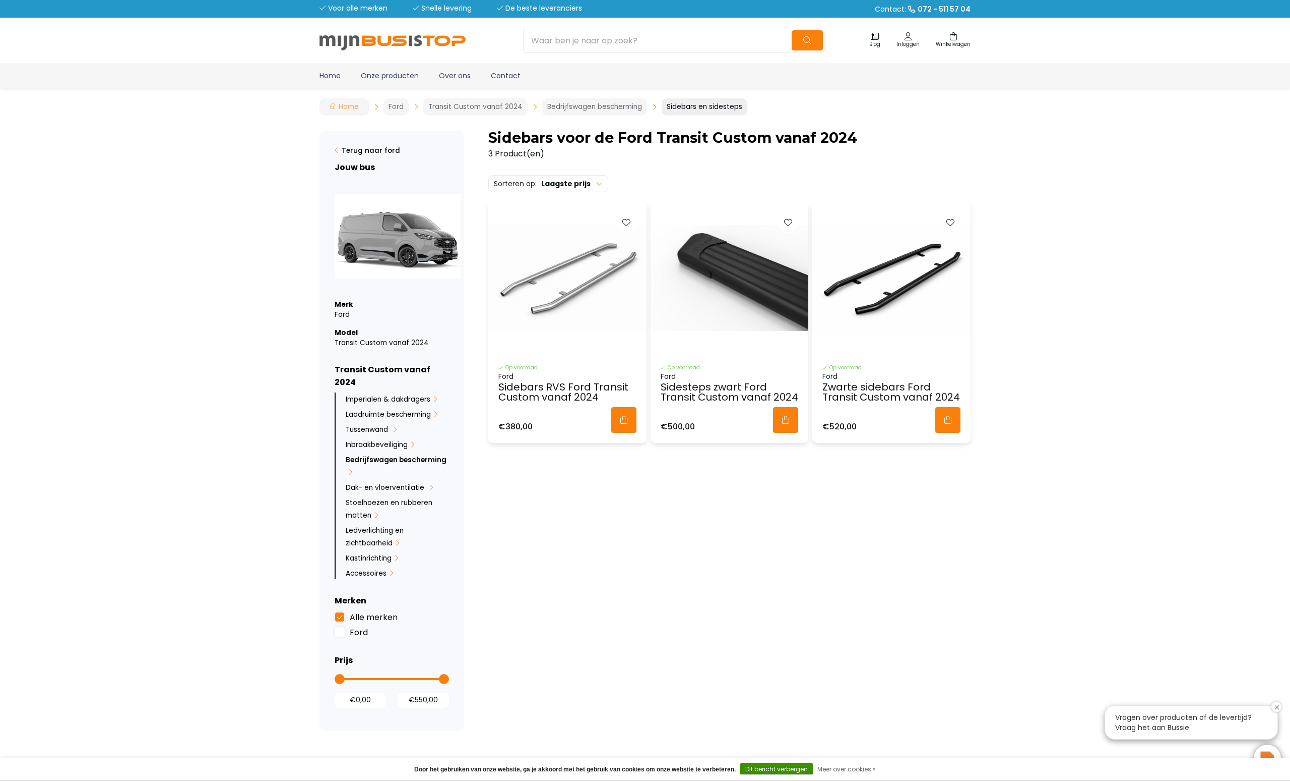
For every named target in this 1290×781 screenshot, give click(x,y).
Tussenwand (368, 429)
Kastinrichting (369, 558)
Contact (506, 76)
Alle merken (374, 617)
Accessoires (366, 573)
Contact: (923, 9)
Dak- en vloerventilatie (386, 487)
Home (330, 76)
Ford (359, 632)
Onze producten (390, 76)
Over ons (455, 76)
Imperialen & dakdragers (388, 399)
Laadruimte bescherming (388, 414)
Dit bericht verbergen (776, 769)
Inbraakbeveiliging (377, 445)
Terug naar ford (371, 150)
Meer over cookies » (846, 769)
